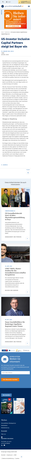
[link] (12, 6)
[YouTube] (4, 445)
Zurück (5, 165)
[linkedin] (2, 445)
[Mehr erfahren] (5, 350)
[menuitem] (3, 2)
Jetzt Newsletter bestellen (10, 380)
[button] (29, 6)
